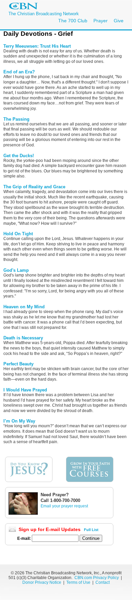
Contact (102, 582)
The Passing (16, 119)
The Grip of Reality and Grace (34, 186)
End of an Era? (19, 71)
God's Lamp (16, 270)
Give (119, 20)
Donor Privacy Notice (41, 582)
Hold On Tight (18, 233)
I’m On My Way (19, 421)
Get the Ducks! (18, 155)
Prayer (100, 20)
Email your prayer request (64, 506)
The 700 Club (72, 20)
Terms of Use (78, 582)
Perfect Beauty (18, 363)
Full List (91, 530)
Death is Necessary (23, 337)
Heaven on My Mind (24, 306)
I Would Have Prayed (25, 389)
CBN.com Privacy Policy (96, 577)
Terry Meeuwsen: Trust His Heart (37, 46)
